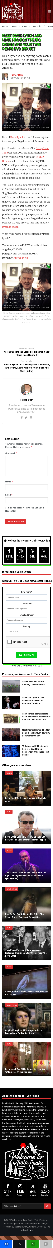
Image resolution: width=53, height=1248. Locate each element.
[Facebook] (22, 417)
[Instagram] (31, 417)
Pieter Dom (17, 75)
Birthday (26, 627)
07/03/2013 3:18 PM (20, 78)
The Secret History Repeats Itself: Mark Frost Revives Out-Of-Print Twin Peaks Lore (36, 716)
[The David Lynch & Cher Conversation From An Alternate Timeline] (11, 702)
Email (9, 494)
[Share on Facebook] (6, 1244)
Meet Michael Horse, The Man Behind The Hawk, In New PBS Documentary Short (36, 733)
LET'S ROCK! (26, 655)
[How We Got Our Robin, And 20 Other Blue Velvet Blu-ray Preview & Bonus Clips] (26, 904)
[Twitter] (26, 417)
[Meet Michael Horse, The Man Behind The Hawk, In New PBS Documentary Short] (11, 734)
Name (9, 481)
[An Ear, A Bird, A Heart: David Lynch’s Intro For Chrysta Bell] (26, 982)
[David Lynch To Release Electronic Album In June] (26, 788)
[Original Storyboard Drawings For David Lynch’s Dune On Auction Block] (26, 1020)
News (9, 812)
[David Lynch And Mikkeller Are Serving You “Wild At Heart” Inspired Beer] (26, 1059)
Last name (27, 604)
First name (26, 592)
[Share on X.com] (19, 1244)
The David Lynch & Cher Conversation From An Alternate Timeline (33, 700)
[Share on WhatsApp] (32, 1244)
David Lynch (17, 137)
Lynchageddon (10, 227)
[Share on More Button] (46, 1244)
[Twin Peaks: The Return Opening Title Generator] (11, 686)
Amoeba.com (21, 257)
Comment (11, 453)
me (31, 1230)
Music (9, 773)
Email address (27, 615)
